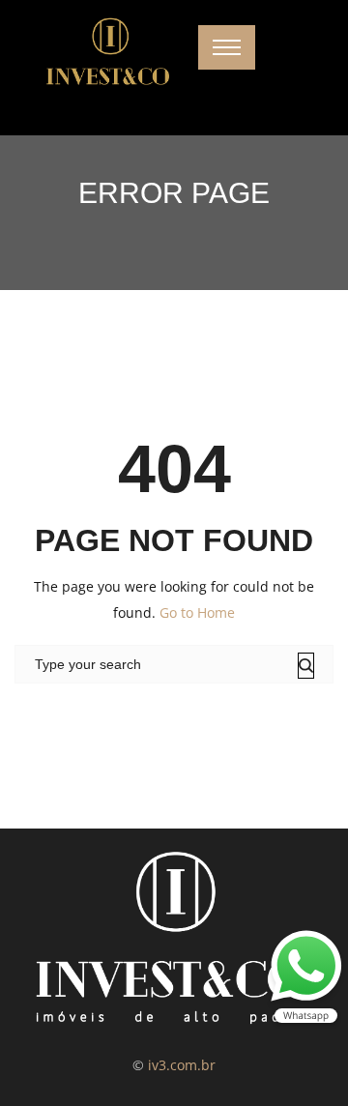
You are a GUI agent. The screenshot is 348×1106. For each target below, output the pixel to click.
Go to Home (197, 612)
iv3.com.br (182, 1065)
